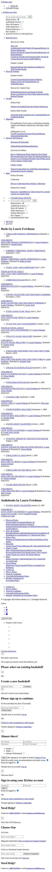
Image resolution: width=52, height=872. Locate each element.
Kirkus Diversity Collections (17, 559)
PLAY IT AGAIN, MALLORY (13, 343)
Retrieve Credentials (31, 854)
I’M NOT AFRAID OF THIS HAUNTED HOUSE (21, 447)
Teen (32, 80)
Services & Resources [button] (14, 138)
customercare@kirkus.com (35, 813)
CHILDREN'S (6, 240)
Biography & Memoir (28, 527)
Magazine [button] (9, 119)
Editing (19, 146)
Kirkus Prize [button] (10, 537)
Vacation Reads (20, 69)
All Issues (35, 134)
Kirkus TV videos (29, 535)
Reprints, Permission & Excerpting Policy (14, 579)
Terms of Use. (40, 758)
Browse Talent (30, 192)
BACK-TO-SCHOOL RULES (13, 374)
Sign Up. (25, 858)
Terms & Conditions (13, 574)
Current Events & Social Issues (22, 57)
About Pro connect (43, 192)
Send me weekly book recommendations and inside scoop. (23, 760)
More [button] (8, 173)
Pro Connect (11, 32)
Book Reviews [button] (11, 38)
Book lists (22, 67)
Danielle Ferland (30, 514)
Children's (37, 59)
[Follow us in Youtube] (7, 614)
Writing (13, 146)
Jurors (45, 107)
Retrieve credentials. (24, 727)
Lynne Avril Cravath (11, 432)
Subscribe (24, 136)
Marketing (34, 146)
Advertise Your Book (36, 159)
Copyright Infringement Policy (17, 576)
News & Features (13, 24)
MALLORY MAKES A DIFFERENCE (17, 242)
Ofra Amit (45, 403)
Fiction (22, 48)
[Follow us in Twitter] (7, 610)
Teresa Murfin (8, 376)
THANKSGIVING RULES (12, 389)
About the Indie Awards (20, 115)
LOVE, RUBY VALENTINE (13, 430)
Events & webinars (26, 171)
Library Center (16, 165)
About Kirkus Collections (35, 184)
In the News (27, 94)
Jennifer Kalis (16, 244)
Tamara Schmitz (7, 464)
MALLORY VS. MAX (10, 462)
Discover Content (17, 192)
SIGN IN (14, 6)
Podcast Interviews (13, 29)
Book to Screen (16, 94)
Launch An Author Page (20, 194)
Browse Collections (18, 184)
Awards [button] (9, 98)
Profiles (13, 92)
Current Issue (16, 134)
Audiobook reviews (13, 22)
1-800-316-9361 (14, 813)
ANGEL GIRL (7, 403)
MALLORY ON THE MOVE (13, 476)
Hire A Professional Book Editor (23, 154)
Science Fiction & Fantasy (21, 52)
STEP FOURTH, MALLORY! (13, 416)
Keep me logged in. (8, 763)
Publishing (26, 146)
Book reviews (11, 20)
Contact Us (10, 587)
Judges (21, 117)
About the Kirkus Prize (34, 107)
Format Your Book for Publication (31, 156)
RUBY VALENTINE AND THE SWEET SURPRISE (22, 303)
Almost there (6, 710)
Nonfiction (35, 52)
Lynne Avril (29, 305)
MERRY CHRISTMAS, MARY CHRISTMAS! (20, 259)
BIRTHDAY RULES (9, 286)
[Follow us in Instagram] (6, 612)
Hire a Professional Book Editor (18, 550)
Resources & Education (20, 142)
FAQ (27, 565)
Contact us (10, 570)
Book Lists (18, 533)
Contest (22, 565)
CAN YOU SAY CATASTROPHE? (15, 330)
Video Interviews (12, 27)
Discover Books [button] (12, 520)
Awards (29, 92)
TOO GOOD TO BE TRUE (12, 318)
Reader (9, 749)
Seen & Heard (37, 92)
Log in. (24, 715)
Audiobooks (15, 48)
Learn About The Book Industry (27, 555)
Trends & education (18, 169)
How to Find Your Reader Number (32, 841)
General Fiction (16, 80)
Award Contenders (36, 115)
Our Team (15, 565)
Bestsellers (15, 67)
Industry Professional (14, 753)
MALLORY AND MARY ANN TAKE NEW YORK (22, 359)
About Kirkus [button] (11, 563)
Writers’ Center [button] (11, 548)
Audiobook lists (32, 67)
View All (14, 46)
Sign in (4, 758)
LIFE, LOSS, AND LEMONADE (14, 274)
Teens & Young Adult (24, 59)
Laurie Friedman (41, 242)
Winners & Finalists (18, 107)
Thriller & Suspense (33, 48)
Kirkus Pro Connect (35, 559)
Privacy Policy (11, 572)
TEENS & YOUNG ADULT (12, 272)
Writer (8, 751)
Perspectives (21, 92)
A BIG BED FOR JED (10, 491)
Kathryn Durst (25, 261)
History (19, 55)
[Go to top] (6, 618)
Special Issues (26, 134)
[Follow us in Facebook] (6, 608)
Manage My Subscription (33, 546)
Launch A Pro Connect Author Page (30, 160)
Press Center (33, 565)
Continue (27, 687)
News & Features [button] (12, 71)
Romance (21, 50)
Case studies (30, 169)
